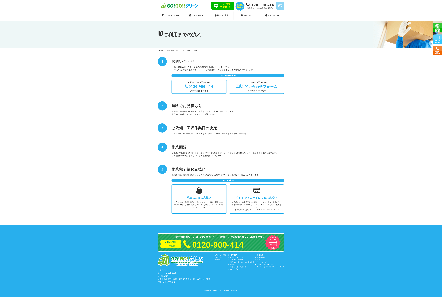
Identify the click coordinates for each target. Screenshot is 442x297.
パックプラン (235, 269)
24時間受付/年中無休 (259, 86)
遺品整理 (233, 264)
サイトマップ (261, 262)
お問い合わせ (261, 257)
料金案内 (218, 260)
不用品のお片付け (236, 260)
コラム (259, 260)
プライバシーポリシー (265, 264)
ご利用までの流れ (221, 255)
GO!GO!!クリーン (218, 290)
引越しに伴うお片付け (238, 267)
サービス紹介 (232, 255)
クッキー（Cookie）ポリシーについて (270, 267)
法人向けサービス (236, 257)
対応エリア (219, 257)
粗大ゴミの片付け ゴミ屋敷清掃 (242, 262)
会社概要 (260, 255)
